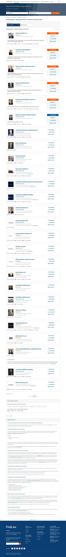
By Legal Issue (27, 539)
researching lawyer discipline (21, 510)
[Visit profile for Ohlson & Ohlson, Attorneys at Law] (10, 69)
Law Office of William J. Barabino (24, 369)
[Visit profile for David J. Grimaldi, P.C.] (10, 35)
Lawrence (12, 410)
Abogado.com (52, 536)
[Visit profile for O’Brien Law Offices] (10, 312)
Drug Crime (39, 406)
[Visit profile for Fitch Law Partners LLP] (10, 385)
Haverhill (8, 410)
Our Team (26, 529)
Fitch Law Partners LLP (22, 382)
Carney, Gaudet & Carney (22, 83)
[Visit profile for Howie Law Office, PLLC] (10, 223)
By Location (27, 537)
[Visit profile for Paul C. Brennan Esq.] (10, 145)
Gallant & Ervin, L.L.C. (21, 336)
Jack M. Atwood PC (20, 156)
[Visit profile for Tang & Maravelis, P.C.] (10, 325)
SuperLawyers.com (53, 532)
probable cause (39, 455)
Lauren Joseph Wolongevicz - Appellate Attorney (28, 348)
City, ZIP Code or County (33, 11)
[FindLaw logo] (9, 2)
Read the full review (53, 363)
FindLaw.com (52, 529)
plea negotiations (20, 446)
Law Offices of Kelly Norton (23, 285)
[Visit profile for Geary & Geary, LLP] (10, 274)
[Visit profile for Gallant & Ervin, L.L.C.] (10, 338)
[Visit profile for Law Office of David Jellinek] (10, 52)
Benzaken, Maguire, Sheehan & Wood (26, 114)
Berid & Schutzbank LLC (22, 207)
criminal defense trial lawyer (12, 502)
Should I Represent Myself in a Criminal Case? (16, 429)
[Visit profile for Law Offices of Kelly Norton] (10, 287)
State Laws (38, 536)
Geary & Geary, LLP (21, 272)
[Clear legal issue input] (27, 13)
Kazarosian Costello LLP (22, 169)
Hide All (11, 415)
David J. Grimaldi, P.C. (21, 33)
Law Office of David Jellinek (23, 49)
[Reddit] (22, 548)
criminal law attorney (41, 461)
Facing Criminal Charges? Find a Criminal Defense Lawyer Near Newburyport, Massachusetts (25, 422)
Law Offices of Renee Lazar (23, 297)
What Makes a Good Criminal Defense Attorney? (16, 477)
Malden (22, 410)
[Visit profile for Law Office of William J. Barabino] (10, 372)
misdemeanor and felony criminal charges (14, 433)
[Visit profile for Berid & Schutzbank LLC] (10, 210)
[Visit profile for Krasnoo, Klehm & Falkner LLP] (10, 236)
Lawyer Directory (8, 17)
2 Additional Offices (35, 199)
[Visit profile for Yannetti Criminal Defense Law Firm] (10, 102)
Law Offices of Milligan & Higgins (24, 194)
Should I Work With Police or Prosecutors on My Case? (17, 450)
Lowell (19, 410)
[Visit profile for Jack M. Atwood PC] (10, 158)
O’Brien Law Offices (21, 310)
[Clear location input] (50, 13)
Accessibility (27, 530)
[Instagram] (19, 548)
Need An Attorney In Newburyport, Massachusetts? (17, 466)
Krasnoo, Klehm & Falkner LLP (24, 233)
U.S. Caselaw (39, 537)
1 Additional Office (30, 173)
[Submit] (20, 544)
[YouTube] (15, 548)
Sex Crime (44, 406)
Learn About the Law (40, 534)
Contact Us (27, 532)
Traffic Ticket (15, 406)
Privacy (10, 554)
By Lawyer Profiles (28, 541)
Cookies (19, 554)
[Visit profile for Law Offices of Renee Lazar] (10, 299)
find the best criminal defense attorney (33, 480)
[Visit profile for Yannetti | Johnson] (10, 249)
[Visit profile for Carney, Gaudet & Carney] (10, 85)
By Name (26, 542)
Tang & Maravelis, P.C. (21, 323)
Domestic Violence (32, 406)
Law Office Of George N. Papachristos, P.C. (27, 130)
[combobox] (17, 13)
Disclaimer (14, 554)
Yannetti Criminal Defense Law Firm (25, 99)
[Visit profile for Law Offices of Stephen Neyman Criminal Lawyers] (10, 184)
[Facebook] (12, 548)
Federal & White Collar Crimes (23, 406)
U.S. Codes (38, 539)
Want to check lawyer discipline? (13, 507)
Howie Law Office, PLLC (22, 220)
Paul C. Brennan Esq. (21, 143)
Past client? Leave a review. (20, 51)
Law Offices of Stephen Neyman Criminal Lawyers (29, 181)
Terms (7, 554)
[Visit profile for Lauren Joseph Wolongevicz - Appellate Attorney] (10, 351)
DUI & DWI (9, 406)
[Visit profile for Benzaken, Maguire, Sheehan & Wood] (10, 117)
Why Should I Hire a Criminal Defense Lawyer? (16, 493)
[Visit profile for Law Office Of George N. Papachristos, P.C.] (10, 132)
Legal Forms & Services (40, 529)
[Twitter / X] (17, 548)
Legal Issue (8, 11)
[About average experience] (37, 43)
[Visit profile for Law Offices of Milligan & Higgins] (10, 197)
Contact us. (15, 534)
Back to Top (33, 519)
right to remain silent (17, 498)
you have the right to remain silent (16, 456)
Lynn (16, 410)
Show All (7, 415)
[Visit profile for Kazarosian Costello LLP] (10, 171)
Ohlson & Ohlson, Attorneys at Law (25, 66)
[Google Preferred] (24, 548)
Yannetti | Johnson (21, 246)
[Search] (59, 2)
